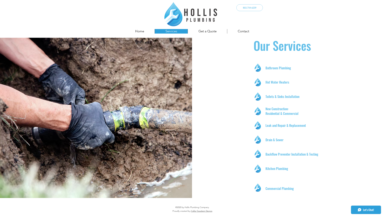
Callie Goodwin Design (201, 211)
